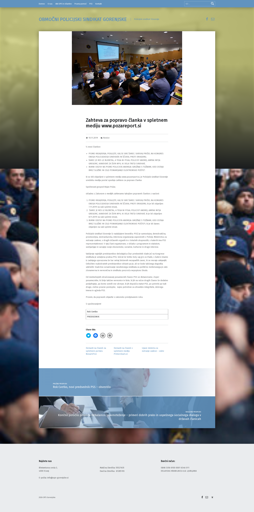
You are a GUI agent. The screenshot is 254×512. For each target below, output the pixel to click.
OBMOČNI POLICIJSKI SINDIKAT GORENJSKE (83, 19)
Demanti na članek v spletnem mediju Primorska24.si (123, 351)
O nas (50, 4)
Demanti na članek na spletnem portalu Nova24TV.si (96, 351)
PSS (90, 4)
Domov (42, 4)
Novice (106, 138)
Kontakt (98, 4)
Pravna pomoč (81, 4)
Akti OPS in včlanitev (63, 4)
